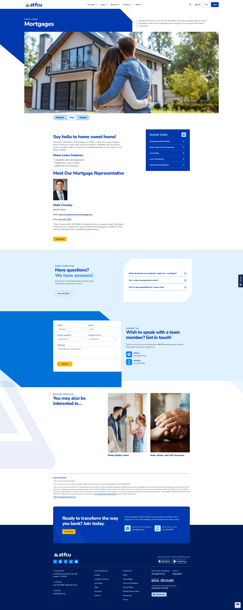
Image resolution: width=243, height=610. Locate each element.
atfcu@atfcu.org (59, 593)
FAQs (125, 575)
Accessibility (128, 579)
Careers (97, 595)
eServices (98, 591)
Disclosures (127, 595)
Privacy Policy (128, 587)
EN (196, 4)
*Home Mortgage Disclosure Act (64, 497)
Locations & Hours (101, 579)
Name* (60, 325)
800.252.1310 (71, 585)
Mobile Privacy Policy (131, 591)
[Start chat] (237, 605)
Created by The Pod (160, 588)
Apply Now (59, 239)
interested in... (95, 335)
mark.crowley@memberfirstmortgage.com (75, 214)
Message (61, 345)
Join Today (69, 531)
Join (206, 4)
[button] (92, 4)
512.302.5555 (58, 585)
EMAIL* (91, 325)
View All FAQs (63, 293)
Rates (96, 587)
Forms (125, 599)
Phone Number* (64, 335)
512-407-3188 (65, 219)
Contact (97, 575)
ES (199, 4)
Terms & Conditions (130, 583)
